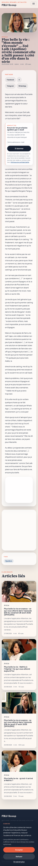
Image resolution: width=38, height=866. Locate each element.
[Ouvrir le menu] (33, 3)
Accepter (19, 850)
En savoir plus (19, 862)
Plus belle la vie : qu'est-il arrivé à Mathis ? (18, 779)
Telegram (10, 86)
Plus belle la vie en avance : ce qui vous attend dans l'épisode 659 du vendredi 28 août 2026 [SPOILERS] (18, 611)
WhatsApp (22, 86)
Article (5, 37)
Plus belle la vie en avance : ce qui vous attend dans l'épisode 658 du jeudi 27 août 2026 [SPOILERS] (18, 723)
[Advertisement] (19, 530)
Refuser (19, 856)
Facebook (10, 80)
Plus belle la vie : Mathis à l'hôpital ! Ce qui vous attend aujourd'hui (17, 669)
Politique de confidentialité (20, 162)
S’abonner (19, 148)
